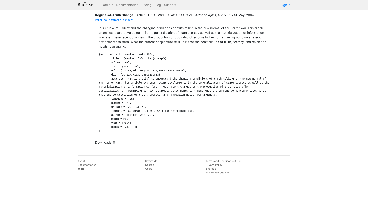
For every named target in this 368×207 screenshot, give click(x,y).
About (81, 161)
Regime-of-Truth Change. (114, 15)
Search (149, 164)
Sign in (285, 5)
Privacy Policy (214, 164)
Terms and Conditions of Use (224, 161)
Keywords (151, 161)
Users (148, 168)
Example (107, 5)
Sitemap (211, 168)
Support (170, 5)
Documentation (127, 5)
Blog (157, 5)
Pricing (146, 5)
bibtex (127, 19)
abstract (114, 19)
